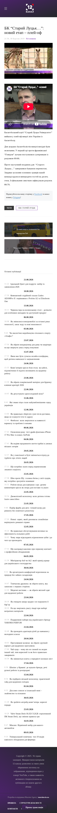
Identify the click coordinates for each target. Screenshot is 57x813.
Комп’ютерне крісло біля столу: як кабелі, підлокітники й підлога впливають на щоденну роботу (26, 371)
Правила (12, 803)
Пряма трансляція (34, 807)
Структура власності (31, 803)
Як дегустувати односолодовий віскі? (27, 394)
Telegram (16, 197)
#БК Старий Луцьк (26, 208)
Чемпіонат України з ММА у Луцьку (27, 248)
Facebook (38, 194)
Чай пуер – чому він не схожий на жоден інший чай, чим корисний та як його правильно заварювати (25, 652)
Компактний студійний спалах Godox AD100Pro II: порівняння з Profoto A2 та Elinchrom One (27, 298)
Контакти (13, 809)
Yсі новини (31, 39)
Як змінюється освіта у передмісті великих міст (32, 659)
